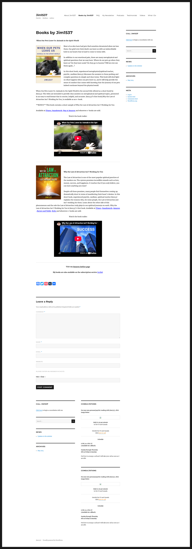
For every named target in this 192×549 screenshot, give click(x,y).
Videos (142, 15)
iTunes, (49, 111)
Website (39, 361)
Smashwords (57, 111)
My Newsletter (108, 15)
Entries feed (131, 97)
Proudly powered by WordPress (53, 540)
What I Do (152, 15)
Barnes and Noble (44, 211)
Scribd (100, 272)
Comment (40, 312)
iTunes (98, 208)
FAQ (98, 15)
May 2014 (41, 451)
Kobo (54, 211)
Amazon (116, 208)
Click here (39, 410)
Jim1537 (41, 15)
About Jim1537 (70, 15)
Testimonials (132, 15)
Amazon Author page (81, 267)
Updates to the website (45, 436)
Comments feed (133, 99)
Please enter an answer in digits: (50, 371)
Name (39, 342)
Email (39, 352)
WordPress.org (132, 101)
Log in (130, 95)
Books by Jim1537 (85, 15)
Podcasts (120, 15)
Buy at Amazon (69, 111)
